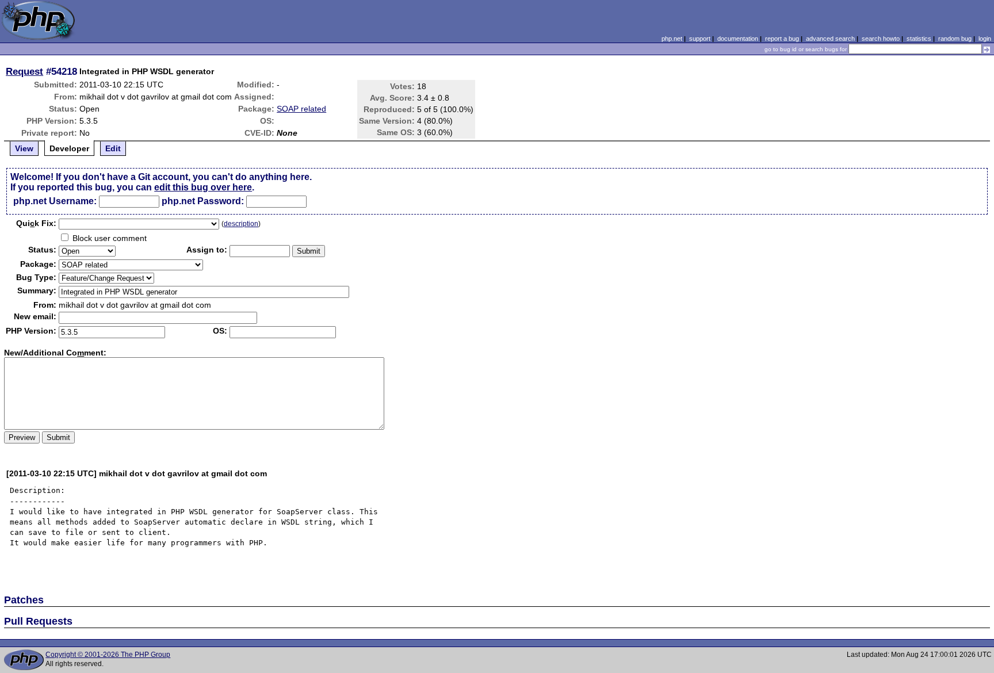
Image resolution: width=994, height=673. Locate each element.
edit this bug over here (203, 187)
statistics (919, 38)
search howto (881, 38)
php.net (672, 38)
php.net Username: (55, 201)
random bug (955, 38)
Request (24, 71)
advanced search (830, 38)
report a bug (782, 38)
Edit (113, 148)
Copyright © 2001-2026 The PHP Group (107, 655)
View (24, 148)
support (699, 38)
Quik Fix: (36, 223)
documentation (737, 38)
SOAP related (301, 108)
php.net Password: (203, 201)
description (241, 224)
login (984, 38)
